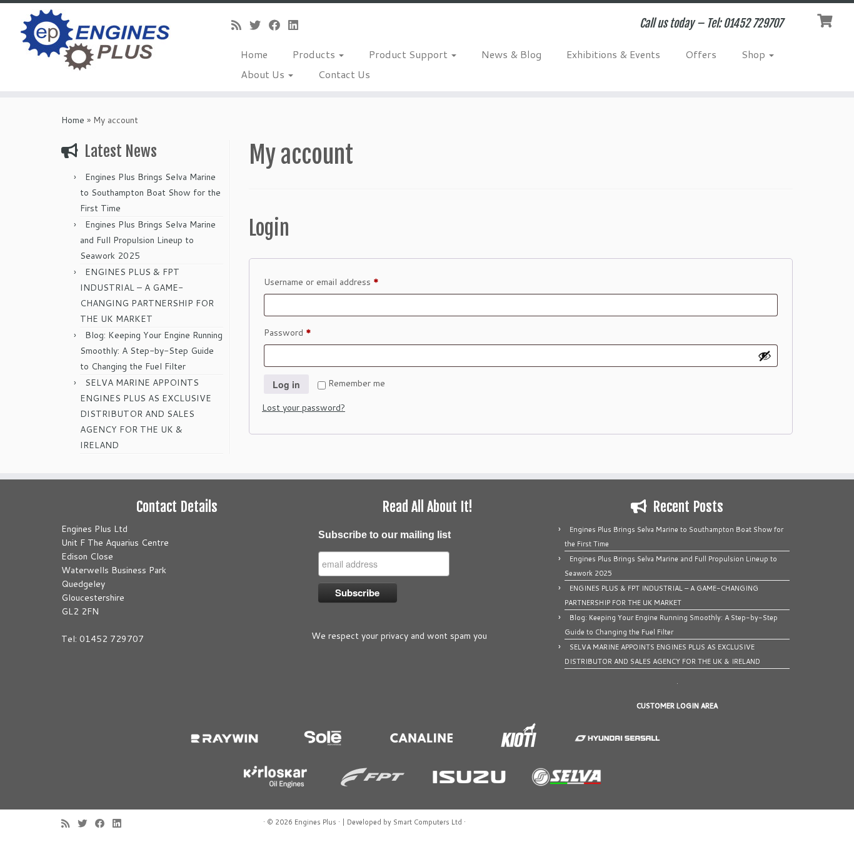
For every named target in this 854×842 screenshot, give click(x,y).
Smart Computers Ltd (427, 822)
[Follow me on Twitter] (259, 25)
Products (315, 54)
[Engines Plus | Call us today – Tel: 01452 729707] (98, 40)
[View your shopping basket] (826, 19)
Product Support (409, 54)
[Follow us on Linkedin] (297, 25)
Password (305, 332)
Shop (754, 54)
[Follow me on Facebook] (278, 25)
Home (254, 54)
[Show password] (764, 356)
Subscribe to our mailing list (384, 534)
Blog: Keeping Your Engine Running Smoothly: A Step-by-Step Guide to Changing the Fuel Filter (151, 351)
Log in (286, 384)
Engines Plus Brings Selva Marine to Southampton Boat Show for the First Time (150, 192)
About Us (264, 74)
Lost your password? (303, 407)
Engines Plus (315, 822)
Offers (700, 54)
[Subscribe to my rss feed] (240, 25)
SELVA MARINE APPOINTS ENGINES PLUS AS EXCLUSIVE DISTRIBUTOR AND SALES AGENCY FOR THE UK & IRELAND (145, 413)
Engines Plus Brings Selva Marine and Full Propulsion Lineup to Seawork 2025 (148, 240)
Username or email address (338, 281)
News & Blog (511, 54)
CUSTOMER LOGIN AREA (677, 706)
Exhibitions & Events (613, 54)
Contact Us (344, 74)
